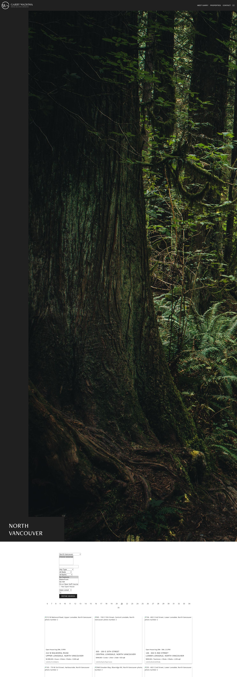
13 (80, 603)
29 (163, 603)
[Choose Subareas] (66, 557)
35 (118, 607)
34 (189, 603)
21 (122, 603)
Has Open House (67, 586)
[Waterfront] (68, 579)
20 (117, 603)
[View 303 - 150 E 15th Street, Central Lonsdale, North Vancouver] (118, 632)
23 (132, 603)
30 (168, 603)
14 (85, 603)
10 (65, 603)
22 (127, 603)
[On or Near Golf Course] (68, 584)
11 (70, 603)
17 (101, 603)
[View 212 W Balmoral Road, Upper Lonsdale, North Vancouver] (68, 632)
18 (106, 603)
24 (137, 603)
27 (153, 603)
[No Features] (68, 577)
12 (75, 603)
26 (148, 603)
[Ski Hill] (68, 582)
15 (91, 603)
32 (179, 603)
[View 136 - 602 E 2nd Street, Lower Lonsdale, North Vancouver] (168, 632)
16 (96, 603)
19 (111, 603)
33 (184, 603)
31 (174, 603)
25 (142, 603)
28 (158, 603)
